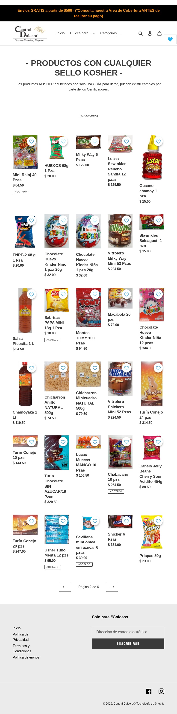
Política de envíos (26, 657)
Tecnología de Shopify (150, 703)
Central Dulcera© (125, 703)
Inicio (17, 628)
